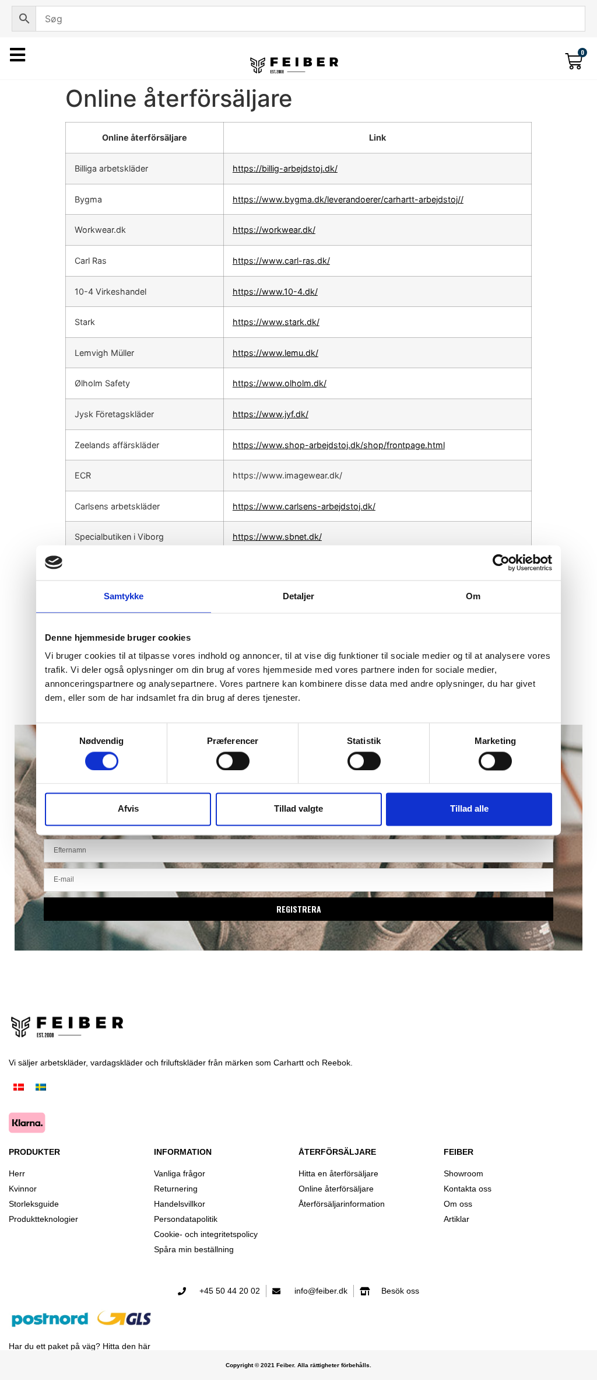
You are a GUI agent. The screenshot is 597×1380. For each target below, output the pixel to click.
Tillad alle (469, 809)
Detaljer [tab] (299, 596)
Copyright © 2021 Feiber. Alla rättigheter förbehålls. (298, 1365)
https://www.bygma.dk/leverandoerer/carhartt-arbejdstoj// (348, 199)
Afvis (128, 809)
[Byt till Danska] (19, 1088)
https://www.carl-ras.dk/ (281, 260)
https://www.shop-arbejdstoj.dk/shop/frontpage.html (339, 445)
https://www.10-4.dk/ (275, 291)
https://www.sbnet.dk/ (277, 536)
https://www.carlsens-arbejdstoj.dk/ (304, 506)
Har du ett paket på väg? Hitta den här (79, 1346)
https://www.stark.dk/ (276, 322)
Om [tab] (473, 596)
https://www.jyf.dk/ (270, 414)
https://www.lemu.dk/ (275, 353)
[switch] (233, 761)
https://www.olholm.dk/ (279, 383)
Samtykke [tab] (124, 596)
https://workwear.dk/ (274, 230)
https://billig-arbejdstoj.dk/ (285, 168)
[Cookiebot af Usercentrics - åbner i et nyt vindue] (501, 562)
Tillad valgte (298, 809)
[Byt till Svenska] (41, 1088)
